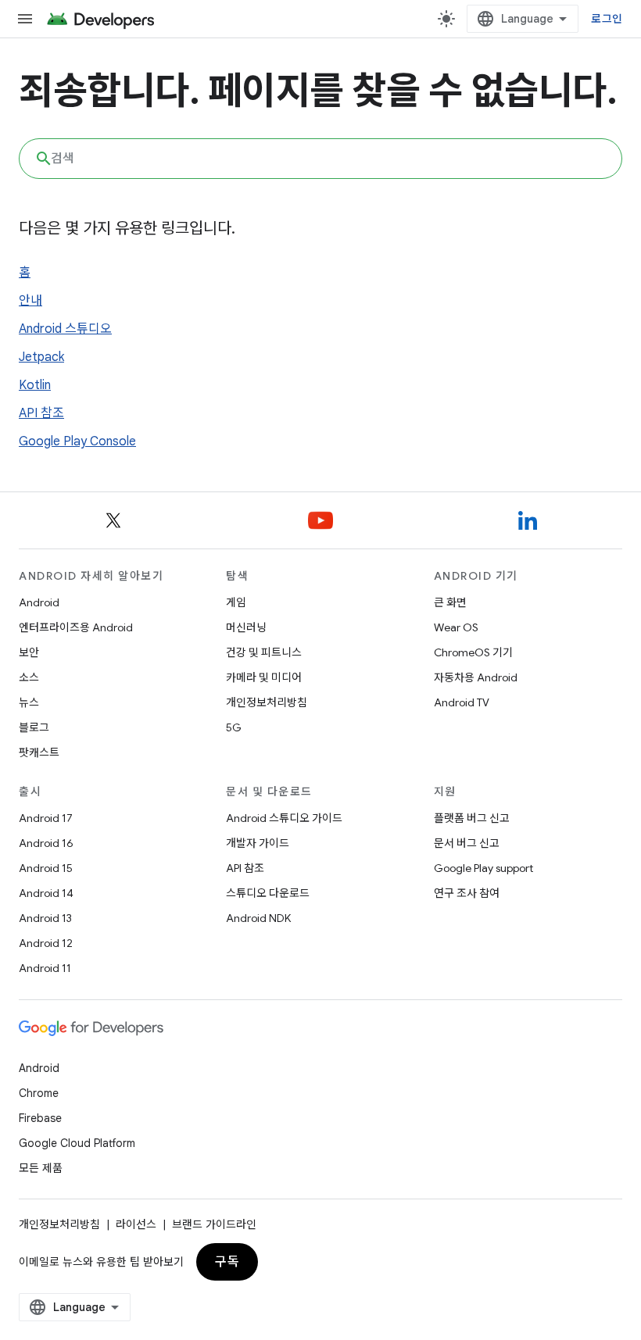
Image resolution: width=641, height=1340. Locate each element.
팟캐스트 (39, 752)
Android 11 (45, 968)
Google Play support (483, 868)
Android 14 (46, 893)
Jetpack (41, 357)
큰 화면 (450, 602)
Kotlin (35, 385)
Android (39, 602)
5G (234, 727)
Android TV (461, 702)
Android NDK (258, 918)
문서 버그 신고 (467, 843)
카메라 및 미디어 (264, 677)
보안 (29, 652)
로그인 (606, 19)
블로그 (34, 727)
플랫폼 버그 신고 (472, 818)
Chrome (39, 1093)
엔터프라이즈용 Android (76, 627)
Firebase (40, 1118)
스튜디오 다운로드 (268, 893)
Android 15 (46, 868)
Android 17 (46, 818)
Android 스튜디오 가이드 (284, 818)
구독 (227, 1262)
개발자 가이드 (257, 843)
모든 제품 (41, 1168)
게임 (236, 602)
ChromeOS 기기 (473, 652)
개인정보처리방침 (266, 702)
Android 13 (45, 918)
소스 (29, 677)
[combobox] (320, 158)
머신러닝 (246, 627)
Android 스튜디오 (65, 329)
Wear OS (456, 627)
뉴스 (29, 702)
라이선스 (136, 1224)
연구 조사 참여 (467, 893)
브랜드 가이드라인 (214, 1224)
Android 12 (46, 943)
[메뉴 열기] (25, 19)
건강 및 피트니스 (264, 652)
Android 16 (46, 843)
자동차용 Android (475, 677)
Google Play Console (77, 441)
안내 (30, 301)
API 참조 (41, 413)
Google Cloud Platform (77, 1143)
